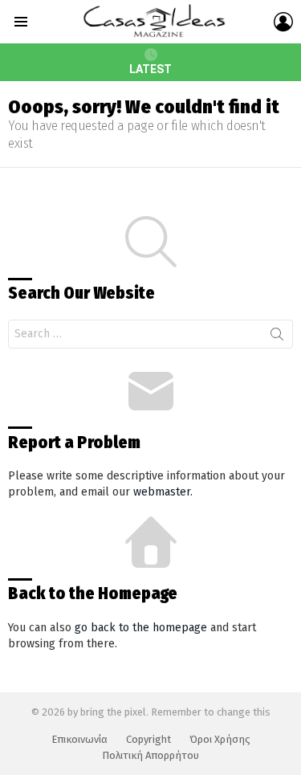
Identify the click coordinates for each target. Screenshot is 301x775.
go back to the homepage (141, 627)
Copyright (148, 739)
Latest (150, 69)
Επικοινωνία (79, 739)
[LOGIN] (283, 22)
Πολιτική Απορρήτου (150, 755)
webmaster (161, 492)
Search (277, 337)
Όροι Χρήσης (219, 739)
